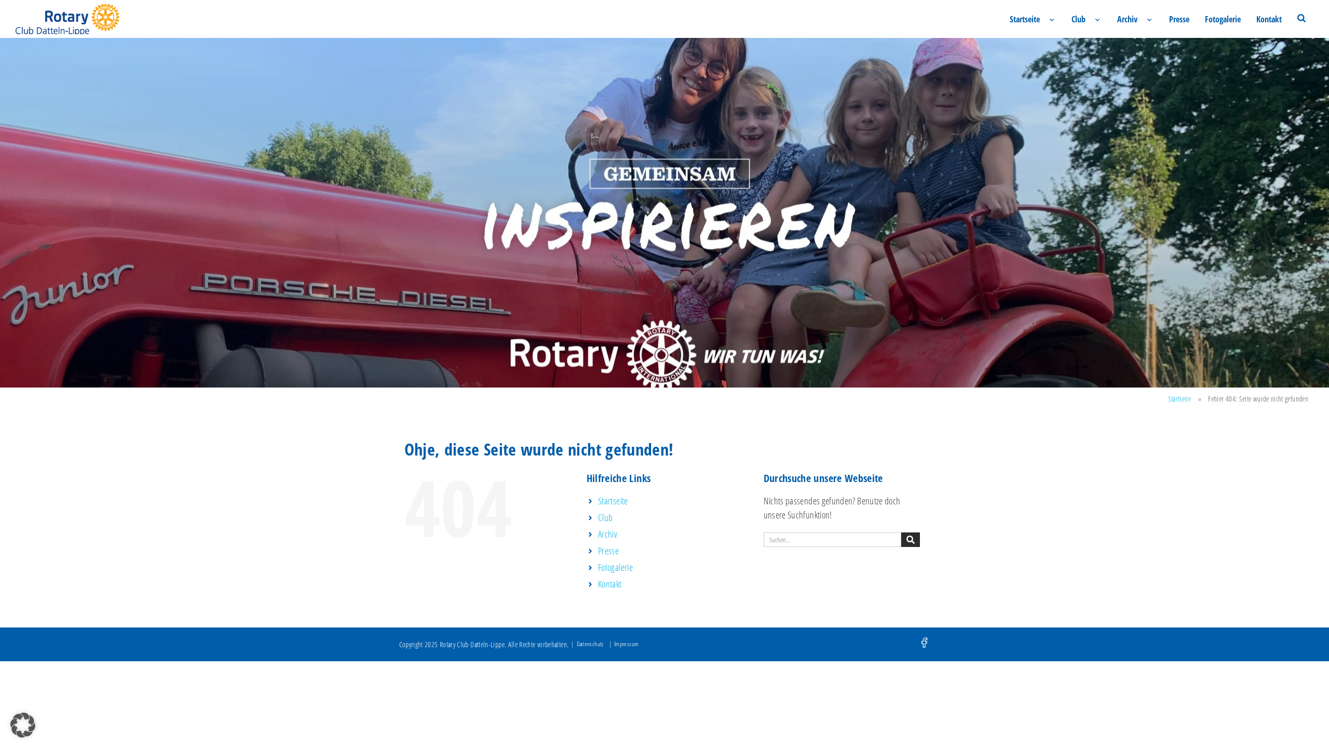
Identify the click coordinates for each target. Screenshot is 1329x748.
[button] (23, 725)
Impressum (626, 643)
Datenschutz (590, 643)
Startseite (1025, 19)
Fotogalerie (1223, 19)
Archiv (1127, 19)
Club (1079, 19)
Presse (1179, 19)
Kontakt (1269, 19)
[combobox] (832, 539)
